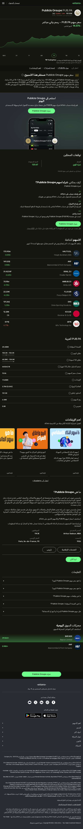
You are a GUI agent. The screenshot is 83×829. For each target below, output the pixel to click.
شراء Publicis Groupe (41, 111)
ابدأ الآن (73, 559)
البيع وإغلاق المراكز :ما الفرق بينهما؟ (33, 452)
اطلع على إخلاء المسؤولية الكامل (33, 796)
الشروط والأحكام (52, 796)
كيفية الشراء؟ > (49, 68)
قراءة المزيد (76, 473)
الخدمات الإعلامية (69, 550)
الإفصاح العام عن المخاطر (74, 804)
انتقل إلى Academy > (40, 481)
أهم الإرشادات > (35, 68)
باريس (49, 550)
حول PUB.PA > (63, 68)
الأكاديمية (30, 229)
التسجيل (79, 60)
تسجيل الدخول (14, 3)
